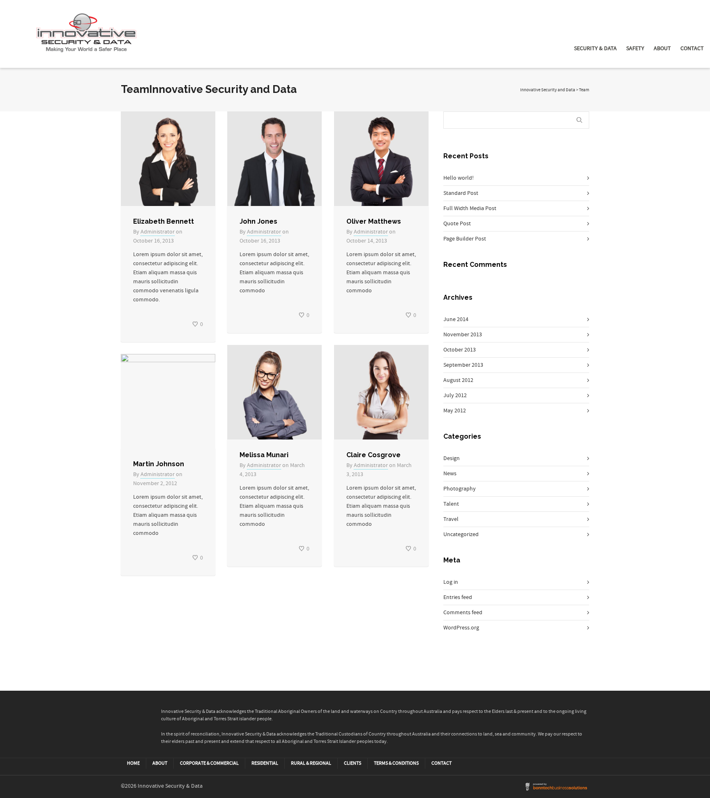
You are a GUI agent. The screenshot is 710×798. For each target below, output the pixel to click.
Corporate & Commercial (209, 763)
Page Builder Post (464, 239)
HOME (133, 763)
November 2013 (462, 334)
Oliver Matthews (373, 221)
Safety (635, 48)
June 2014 (455, 319)
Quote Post (457, 223)
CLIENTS (352, 763)
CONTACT (441, 763)
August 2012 (458, 380)
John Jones (258, 221)
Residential (264, 763)
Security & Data (595, 48)
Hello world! (458, 178)
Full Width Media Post (469, 208)
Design (451, 458)
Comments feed (462, 612)
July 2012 (455, 395)
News (449, 473)
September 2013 (463, 365)
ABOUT (159, 763)
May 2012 (454, 410)
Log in (450, 582)
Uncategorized (461, 534)
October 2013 (459, 350)
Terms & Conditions (396, 763)
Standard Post (460, 193)
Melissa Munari (264, 455)
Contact (692, 48)
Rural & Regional (311, 763)
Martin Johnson (158, 464)
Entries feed (457, 597)
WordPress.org (461, 627)
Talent (451, 504)
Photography (459, 489)
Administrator (158, 232)
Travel (451, 519)
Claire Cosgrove (373, 455)
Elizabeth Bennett (163, 221)
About (662, 48)
